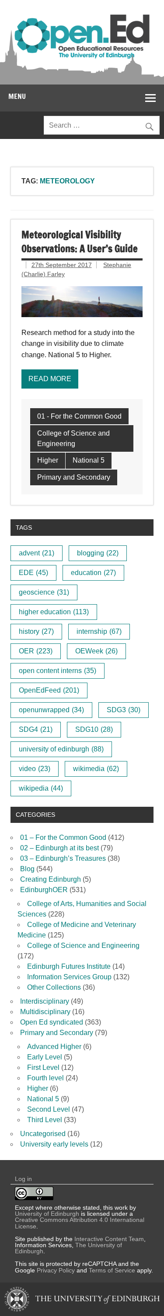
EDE (33, 572)
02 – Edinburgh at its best (59, 848)
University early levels (54, 1144)
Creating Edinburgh (50, 879)
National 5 (89, 460)
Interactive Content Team (109, 1238)
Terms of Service (112, 1270)
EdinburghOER (44, 889)
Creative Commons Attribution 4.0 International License (79, 1222)
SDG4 (35, 729)
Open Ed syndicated (51, 1022)
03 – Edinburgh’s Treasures (63, 858)
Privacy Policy (56, 1270)
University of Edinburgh (47, 1213)
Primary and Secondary (73, 477)
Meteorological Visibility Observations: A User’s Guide (79, 241)
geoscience (44, 592)
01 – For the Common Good (63, 837)
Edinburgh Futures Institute (69, 966)
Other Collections (54, 987)
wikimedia (96, 768)
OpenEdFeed (49, 690)
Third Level (44, 1119)
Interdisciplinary (44, 1001)
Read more (49, 378)
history (36, 631)
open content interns (57, 670)
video (34, 768)
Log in (23, 1178)
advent (36, 553)
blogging (98, 553)
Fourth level (45, 1078)
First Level (43, 1067)
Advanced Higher (54, 1046)
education (93, 572)
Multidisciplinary (45, 1011)
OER (35, 651)
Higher (47, 460)
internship (99, 631)
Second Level (48, 1109)
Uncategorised (43, 1133)
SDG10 (94, 729)
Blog (27, 869)
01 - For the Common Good (79, 416)
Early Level (44, 1057)
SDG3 (123, 710)
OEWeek (96, 651)
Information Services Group (69, 977)
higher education (54, 612)
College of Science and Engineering (73, 438)
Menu (17, 96)
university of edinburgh (61, 749)
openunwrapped (51, 710)
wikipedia (41, 788)
